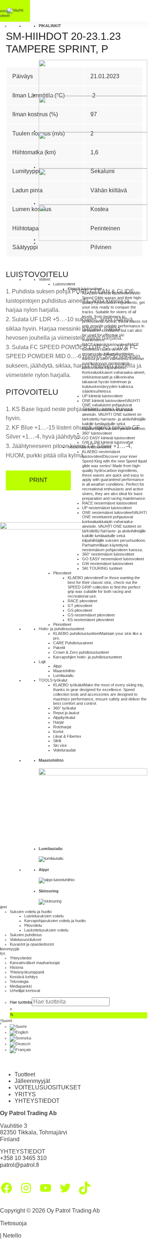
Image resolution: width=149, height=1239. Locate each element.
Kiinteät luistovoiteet (85, 288)
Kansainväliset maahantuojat (35, 962)
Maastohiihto (64, 671)
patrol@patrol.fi (19, 1165)
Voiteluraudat (64, 750)
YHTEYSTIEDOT (37, 1101)
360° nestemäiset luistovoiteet (108, 554)
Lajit (42, 662)
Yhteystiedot (20, 958)
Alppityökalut (64, 717)
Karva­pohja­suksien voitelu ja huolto (55, 920)
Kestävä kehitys (24, 977)
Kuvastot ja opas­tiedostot (32, 944)
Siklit (57, 740)
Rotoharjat (62, 727)
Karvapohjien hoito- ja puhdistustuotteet (87, 657)
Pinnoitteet (62, 624)
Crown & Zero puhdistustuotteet (81, 652)
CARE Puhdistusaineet (73, 643)
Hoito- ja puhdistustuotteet (61, 629)
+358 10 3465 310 (23, 1158)
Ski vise (60, 745)
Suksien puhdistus (26, 935)
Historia (16, 967)
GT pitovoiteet (80, 605)
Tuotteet (24, 1074)
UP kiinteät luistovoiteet (102, 396)
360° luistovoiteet (97, 433)
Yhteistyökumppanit (27, 972)
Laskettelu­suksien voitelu (46, 930)
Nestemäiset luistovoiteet (89, 447)
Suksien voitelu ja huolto (31, 911)
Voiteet (44, 279)
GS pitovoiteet (80, 610)
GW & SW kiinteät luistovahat (107, 442)
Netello (12, 1235)
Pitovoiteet (62, 573)
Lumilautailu (63, 675)
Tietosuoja (13, 1223)
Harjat (58, 722)
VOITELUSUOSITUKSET (47, 1087)
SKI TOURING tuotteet (102, 568)
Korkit (58, 731)
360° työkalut (64, 708)
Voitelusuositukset (25, 939)
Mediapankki (21, 986)
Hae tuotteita (21, 1002)
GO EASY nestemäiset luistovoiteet (113, 559)
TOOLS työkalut (53, 680)
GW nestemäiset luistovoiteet (107, 563)
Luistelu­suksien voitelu (44, 916)
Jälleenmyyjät (32, 1081)
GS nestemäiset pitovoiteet (91, 615)
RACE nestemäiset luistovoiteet (109, 503)
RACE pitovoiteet (82, 601)
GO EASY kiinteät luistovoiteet (108, 438)
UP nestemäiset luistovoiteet (107, 508)
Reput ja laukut (66, 713)
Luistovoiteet (64, 284)
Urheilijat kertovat (25, 990)
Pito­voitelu (33, 925)
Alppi (57, 666)
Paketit (59, 647)
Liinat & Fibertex (67, 736)
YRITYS (25, 1094)
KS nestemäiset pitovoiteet (91, 620)
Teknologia (19, 981)
